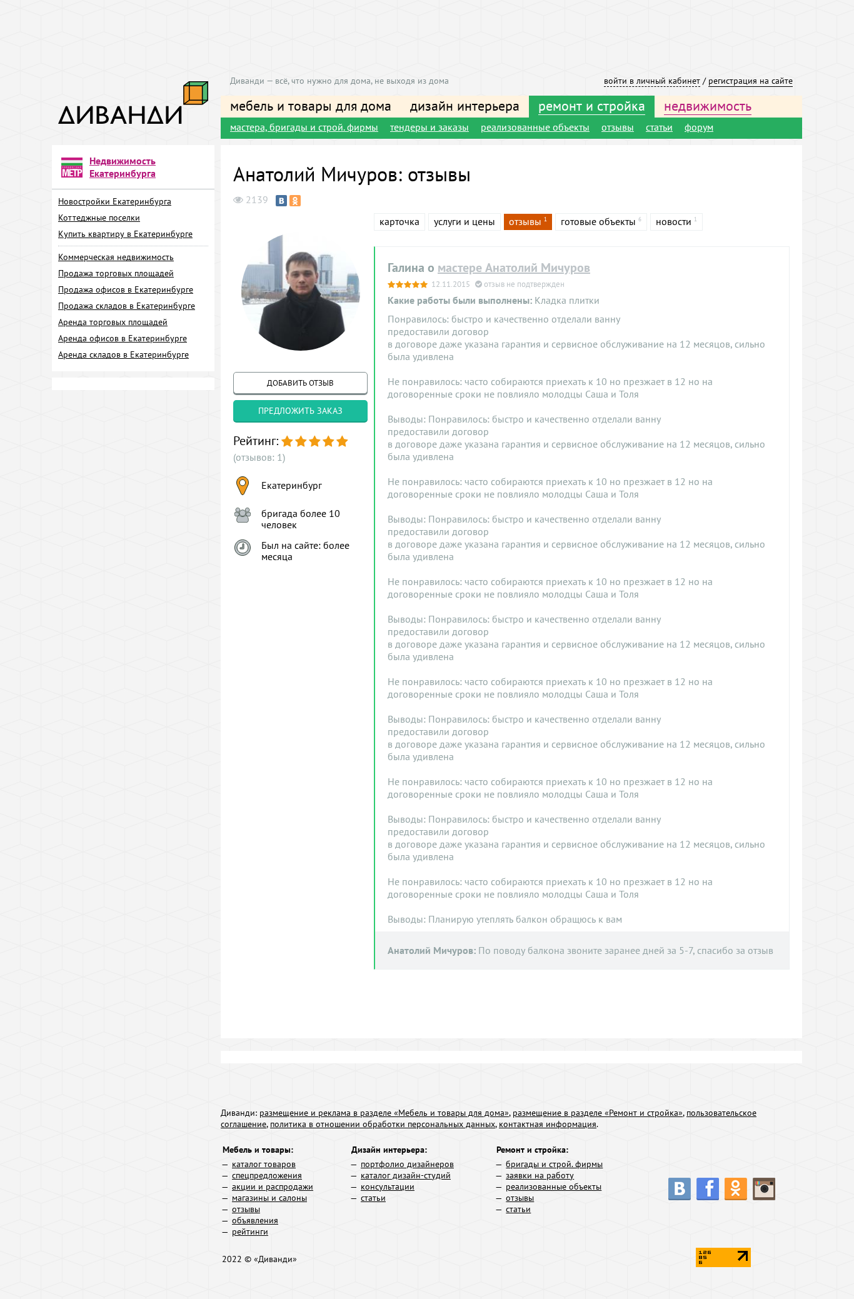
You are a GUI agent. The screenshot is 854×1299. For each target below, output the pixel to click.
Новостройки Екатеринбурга (114, 201)
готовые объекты (598, 221)
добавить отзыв (300, 383)
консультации (387, 1186)
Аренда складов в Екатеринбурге (123, 354)
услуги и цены (464, 221)
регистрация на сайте (750, 80)
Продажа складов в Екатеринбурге (126, 305)
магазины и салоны (269, 1197)
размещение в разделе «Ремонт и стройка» (598, 1112)
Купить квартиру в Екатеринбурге (125, 233)
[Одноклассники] (295, 200)
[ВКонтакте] (281, 200)
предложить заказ (300, 410)
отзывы (617, 127)
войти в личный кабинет (652, 80)
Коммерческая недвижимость (116, 257)
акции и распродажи (272, 1186)
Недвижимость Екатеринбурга (122, 166)
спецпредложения (267, 1175)
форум (699, 127)
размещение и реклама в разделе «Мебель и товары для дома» (384, 1112)
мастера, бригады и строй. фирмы (304, 127)
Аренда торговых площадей (113, 322)
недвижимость (707, 105)
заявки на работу (540, 1175)
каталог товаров (264, 1164)
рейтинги (250, 1231)
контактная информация (547, 1124)
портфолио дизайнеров (407, 1164)
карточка (399, 221)
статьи (659, 127)
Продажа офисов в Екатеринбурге (125, 289)
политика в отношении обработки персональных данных (382, 1124)
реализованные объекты (535, 127)
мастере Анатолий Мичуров (514, 267)
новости (673, 221)
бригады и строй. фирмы (554, 1164)
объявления (255, 1220)
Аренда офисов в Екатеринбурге (122, 338)
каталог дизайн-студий (406, 1175)
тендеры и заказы (429, 127)
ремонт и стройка (591, 105)
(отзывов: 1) (259, 457)
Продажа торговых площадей (116, 273)
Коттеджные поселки (99, 217)
